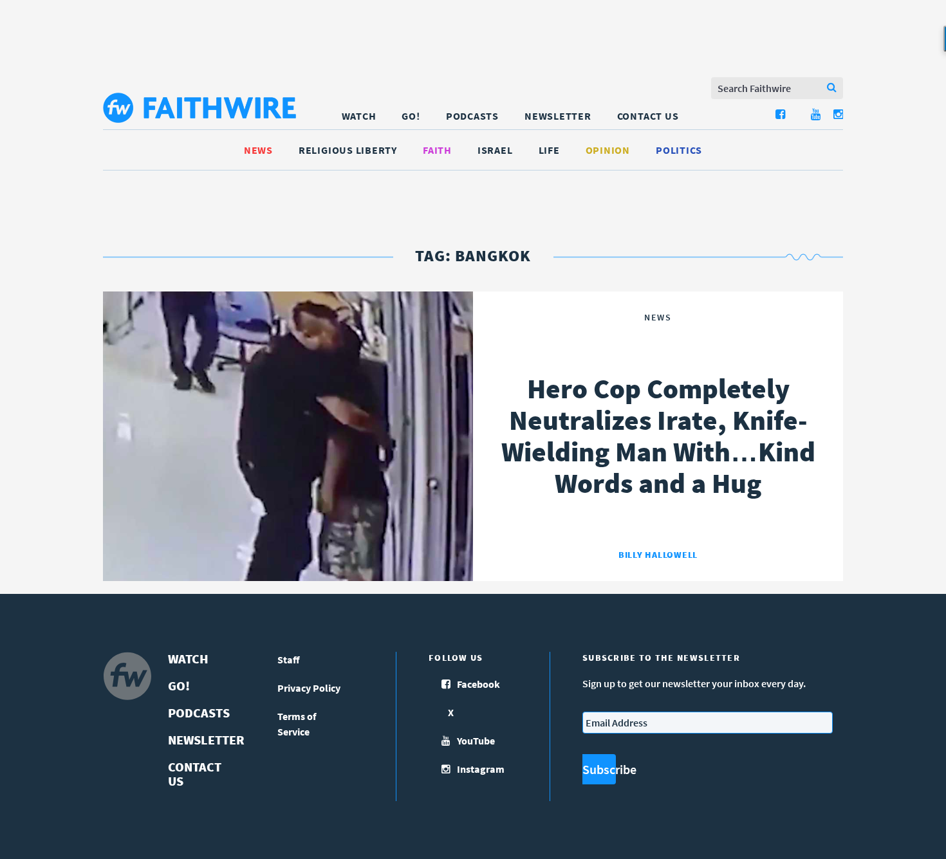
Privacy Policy (308, 687)
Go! (411, 115)
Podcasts (472, 115)
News (258, 149)
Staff (288, 659)
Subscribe (599, 769)
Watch (359, 115)
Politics (679, 149)
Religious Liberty (348, 149)
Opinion (608, 149)
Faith (437, 149)
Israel (495, 149)
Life (549, 149)
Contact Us (648, 115)
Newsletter (557, 115)
